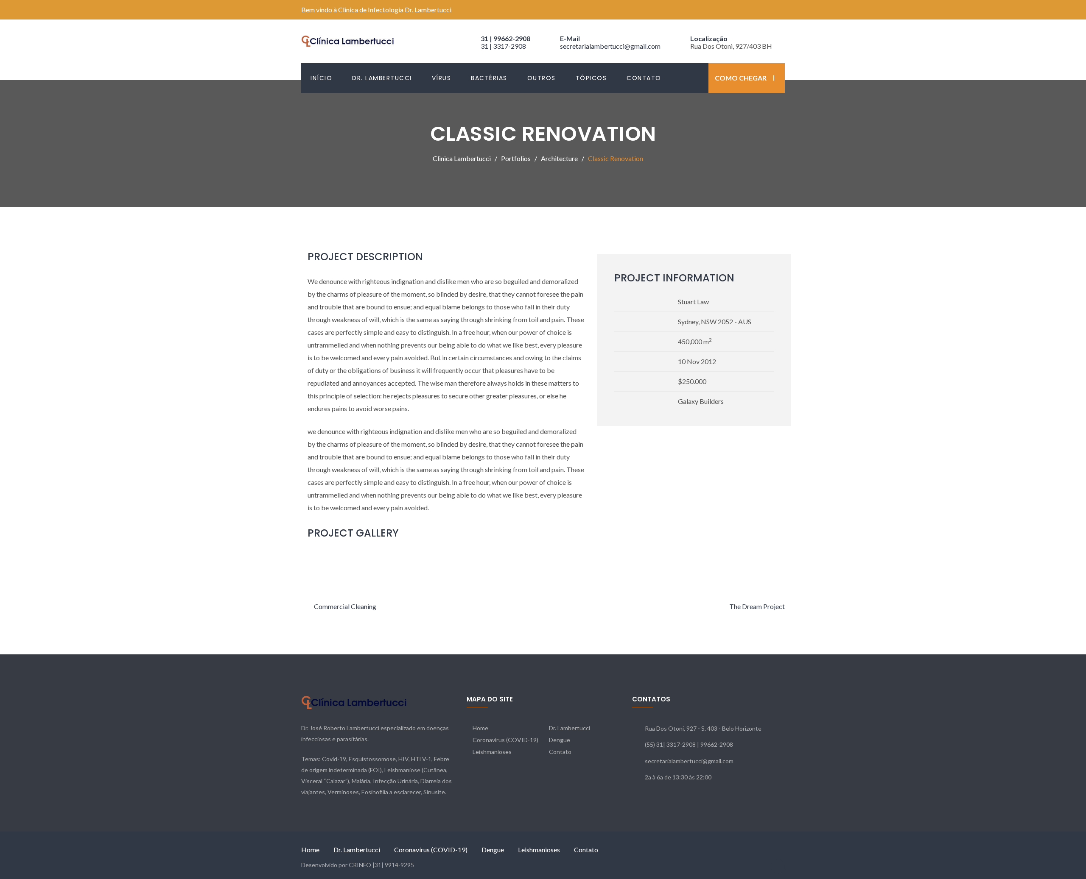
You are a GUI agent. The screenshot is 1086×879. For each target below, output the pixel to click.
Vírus (441, 78)
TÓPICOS (591, 78)
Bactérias (489, 78)
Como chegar (741, 78)
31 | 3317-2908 (503, 46)
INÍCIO (321, 78)
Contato (644, 78)
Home (480, 728)
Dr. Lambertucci (382, 78)
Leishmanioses (492, 751)
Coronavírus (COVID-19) (505, 739)
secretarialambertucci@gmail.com (610, 46)
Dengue (559, 739)
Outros (541, 78)
